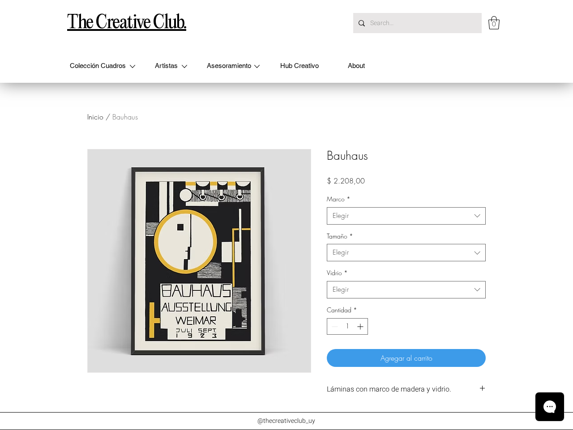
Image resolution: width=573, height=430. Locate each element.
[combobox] (406, 216)
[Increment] (361, 326)
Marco (339, 199)
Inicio (95, 117)
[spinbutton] (347, 326)
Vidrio (337, 272)
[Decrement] (333, 326)
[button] (494, 23)
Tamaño (340, 236)
